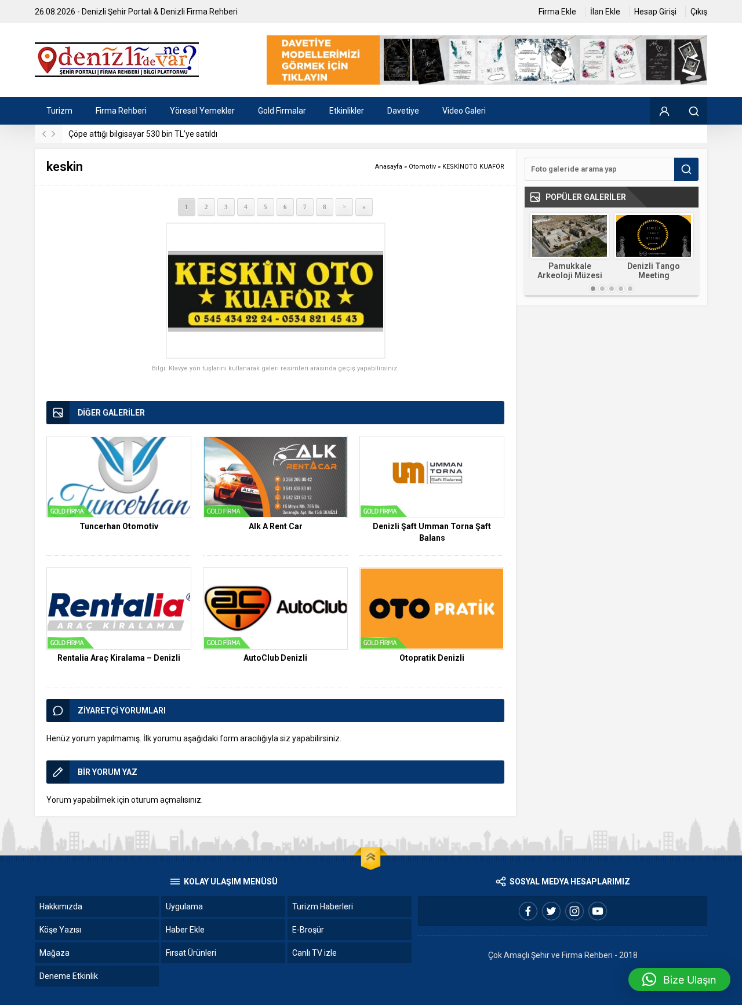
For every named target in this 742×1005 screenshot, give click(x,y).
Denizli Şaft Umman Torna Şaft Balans (432, 532)
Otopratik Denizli (431, 657)
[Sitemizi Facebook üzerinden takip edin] (528, 911)
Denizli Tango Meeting (576, 270)
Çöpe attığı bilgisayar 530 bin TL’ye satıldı (142, 134)
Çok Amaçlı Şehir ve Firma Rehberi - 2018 (563, 955)
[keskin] (275, 291)
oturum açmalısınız (166, 799)
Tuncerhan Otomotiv (118, 526)
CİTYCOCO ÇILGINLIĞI (660, 270)
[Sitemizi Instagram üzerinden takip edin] (574, 911)
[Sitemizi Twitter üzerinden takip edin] (551, 911)
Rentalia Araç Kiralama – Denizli (118, 657)
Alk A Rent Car (276, 526)
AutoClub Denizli (275, 657)
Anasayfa (388, 166)
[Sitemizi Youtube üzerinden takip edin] (597, 911)
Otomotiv (422, 166)
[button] (679, 979)
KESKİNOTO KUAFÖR (473, 166)
